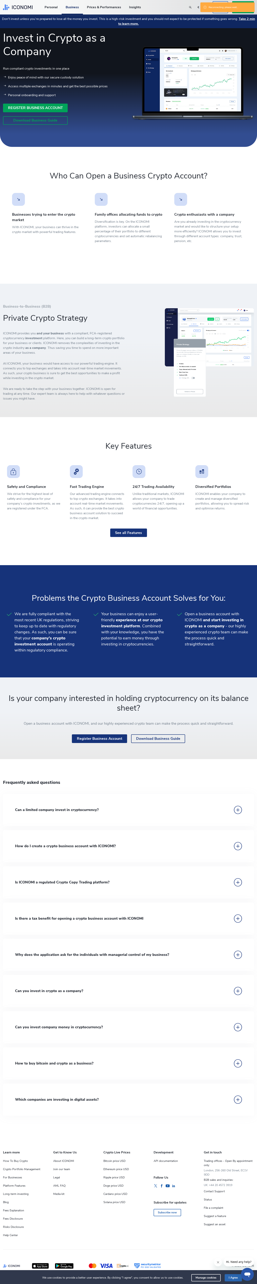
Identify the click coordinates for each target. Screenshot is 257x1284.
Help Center (10, 1235)
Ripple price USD (114, 1177)
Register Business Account (35, 107)
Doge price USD (113, 1186)
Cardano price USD (115, 1194)
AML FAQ (59, 1186)
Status (208, 1200)
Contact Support (214, 1191)
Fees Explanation (13, 1210)
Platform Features (14, 1186)
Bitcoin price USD (114, 1161)
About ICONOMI (63, 1161)
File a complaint (213, 1208)
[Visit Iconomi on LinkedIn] (174, 1186)
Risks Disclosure (13, 1227)
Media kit (58, 1194)
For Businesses (12, 1177)
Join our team (61, 1169)
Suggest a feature (215, 1216)
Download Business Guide (35, 120)
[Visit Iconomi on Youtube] (168, 1186)
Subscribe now (167, 1212)
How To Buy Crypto (15, 1161)
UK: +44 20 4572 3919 (218, 1185)
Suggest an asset (214, 1224)
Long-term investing (16, 1194)
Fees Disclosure (13, 1219)
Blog (6, 1202)
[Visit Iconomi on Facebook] (162, 1186)
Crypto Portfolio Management (21, 1169)
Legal (56, 1177)
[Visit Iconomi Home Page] (18, 7)
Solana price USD (114, 1202)
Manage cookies (206, 1278)
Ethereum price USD (116, 1169)
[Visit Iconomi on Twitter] (156, 1186)
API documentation (166, 1161)
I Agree (233, 1278)
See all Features (128, 532)
